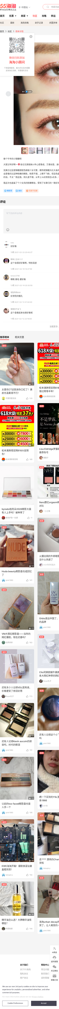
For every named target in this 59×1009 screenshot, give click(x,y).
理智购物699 (15, 292)
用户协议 (24, 978)
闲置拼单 (53, 22)
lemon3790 (15, 276)
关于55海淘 (25, 969)
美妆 (30, 92)
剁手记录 (39, 22)
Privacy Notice (37, 997)
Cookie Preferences (15, 1003)
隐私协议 (24, 973)
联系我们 (45, 973)
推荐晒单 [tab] (4, 337)
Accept (44, 1003)
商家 (23, 15)
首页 (2, 31)
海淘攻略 (25, 22)
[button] (25, 7)
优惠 (11, 15)
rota (12, 243)
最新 (12, 22)
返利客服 (45, 978)
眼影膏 (9, 191)
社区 (2, 22)
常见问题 (45, 969)
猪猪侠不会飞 (16, 309)
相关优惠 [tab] (19, 337)
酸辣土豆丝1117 (17, 259)
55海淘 (8, 7)
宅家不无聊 (33, 191)
